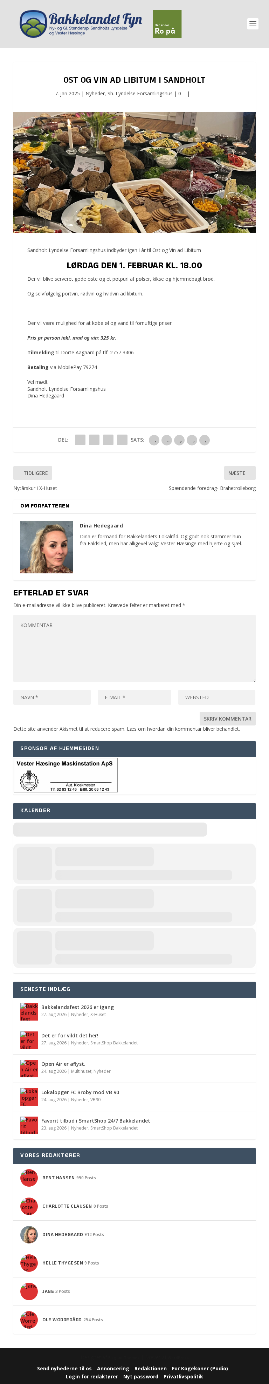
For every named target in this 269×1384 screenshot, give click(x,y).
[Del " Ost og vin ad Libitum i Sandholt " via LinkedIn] (94, 440)
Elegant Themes (123, 1357)
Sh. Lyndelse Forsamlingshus (140, 93)
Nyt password (140, 1376)
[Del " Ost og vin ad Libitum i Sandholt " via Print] (122, 440)
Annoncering (113, 1368)
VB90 (95, 1100)
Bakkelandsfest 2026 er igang (77, 1007)
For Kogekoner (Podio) (200, 1368)
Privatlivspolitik (183, 1376)
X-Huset (98, 1014)
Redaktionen (150, 1368)
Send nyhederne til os (64, 1368)
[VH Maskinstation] (65, 791)
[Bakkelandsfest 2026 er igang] (29, 1012)
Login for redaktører (92, 1376)
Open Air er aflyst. (63, 1064)
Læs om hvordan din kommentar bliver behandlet (183, 728)
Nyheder (95, 93)
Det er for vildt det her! (69, 1035)
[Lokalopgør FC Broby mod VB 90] (29, 1097)
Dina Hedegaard (45, 395)
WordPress (178, 1357)
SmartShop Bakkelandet (114, 1043)
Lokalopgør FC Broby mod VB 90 (80, 1092)
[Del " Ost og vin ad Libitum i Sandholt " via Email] (108, 440)
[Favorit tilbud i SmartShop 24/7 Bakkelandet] (29, 1125)
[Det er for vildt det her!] (29, 1040)
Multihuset (81, 1071)
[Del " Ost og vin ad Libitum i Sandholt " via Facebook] (80, 440)
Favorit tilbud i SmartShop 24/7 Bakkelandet (95, 1120)
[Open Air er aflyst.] (29, 1068)
